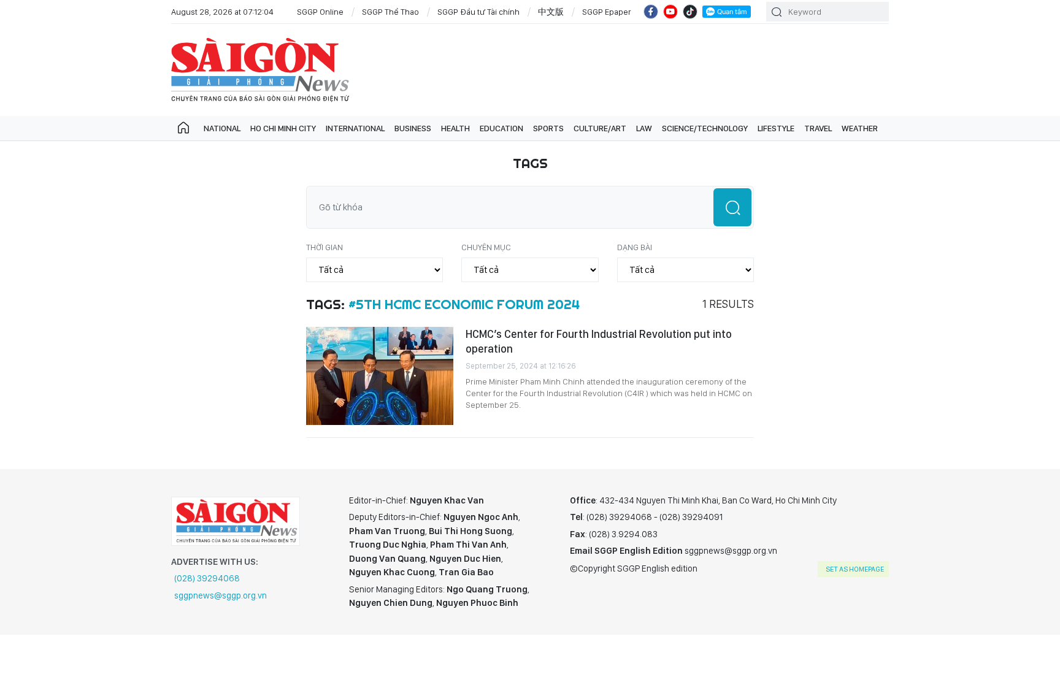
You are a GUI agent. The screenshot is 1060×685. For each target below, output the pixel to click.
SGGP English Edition (260, 70)
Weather (860, 128)
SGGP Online (320, 12)
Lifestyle (776, 128)
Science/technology (705, 128)
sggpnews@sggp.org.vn (220, 595)
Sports (548, 128)
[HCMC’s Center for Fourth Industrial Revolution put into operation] (379, 376)
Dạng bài (634, 247)
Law (644, 128)
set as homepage (855, 569)
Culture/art (600, 128)
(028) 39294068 (207, 578)
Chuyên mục (486, 247)
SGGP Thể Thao (390, 12)
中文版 (551, 12)
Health (455, 128)
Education (501, 128)
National (222, 128)
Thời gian (324, 247)
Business (412, 128)
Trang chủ (183, 128)
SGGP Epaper (606, 12)
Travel (818, 128)
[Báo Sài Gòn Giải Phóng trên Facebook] (650, 11)
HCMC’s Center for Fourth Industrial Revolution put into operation (599, 341)
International (355, 128)
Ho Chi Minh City (283, 128)
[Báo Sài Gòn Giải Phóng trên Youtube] (670, 11)
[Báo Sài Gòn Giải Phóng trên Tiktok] (690, 11)
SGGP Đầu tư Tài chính (478, 12)
